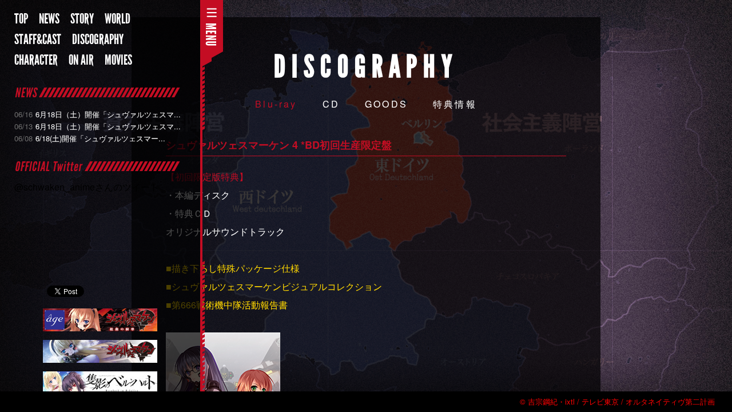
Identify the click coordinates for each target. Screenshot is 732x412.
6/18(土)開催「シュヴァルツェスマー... (89, 138)
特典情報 (455, 103)
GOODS (386, 103)
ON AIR (81, 60)
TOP (21, 19)
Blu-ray (276, 103)
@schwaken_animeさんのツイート (86, 186)
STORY (82, 19)
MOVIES (118, 60)
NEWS (49, 19)
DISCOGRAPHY (98, 39)
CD (331, 103)
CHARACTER (36, 60)
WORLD (117, 19)
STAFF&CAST (37, 39)
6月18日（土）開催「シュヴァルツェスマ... (97, 114)
